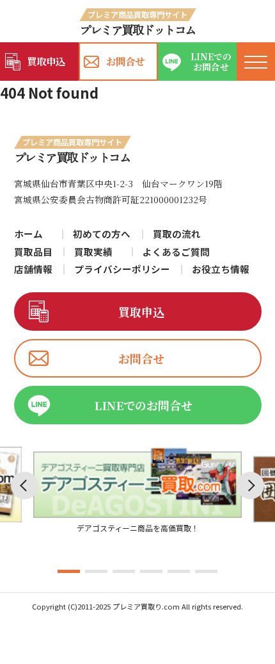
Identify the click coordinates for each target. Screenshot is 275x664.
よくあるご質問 (176, 252)
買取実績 (93, 252)
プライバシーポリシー (122, 269)
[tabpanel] (138, 491)
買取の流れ (177, 234)
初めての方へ (101, 234)
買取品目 (33, 252)
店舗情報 (33, 269)
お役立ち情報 (220, 269)
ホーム (28, 234)
